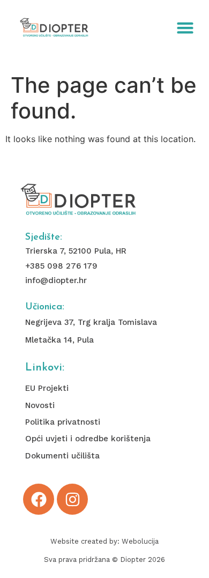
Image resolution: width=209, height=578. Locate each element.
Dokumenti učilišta (62, 456)
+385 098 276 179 (61, 266)
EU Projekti (47, 388)
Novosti (40, 405)
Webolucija (140, 541)
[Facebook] (38, 499)
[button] (185, 27)
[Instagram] (72, 499)
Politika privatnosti (62, 422)
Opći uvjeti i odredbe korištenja (88, 438)
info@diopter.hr (56, 280)
